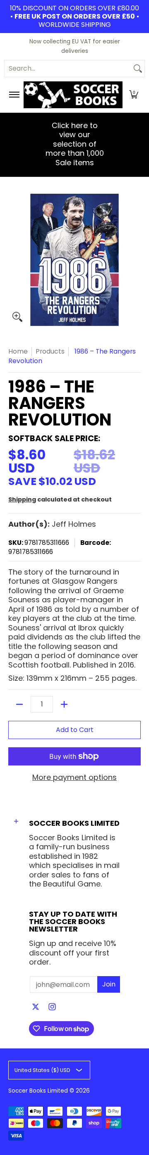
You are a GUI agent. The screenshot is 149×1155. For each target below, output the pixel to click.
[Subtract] (19, 704)
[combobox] (68, 68)
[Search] (137, 68)
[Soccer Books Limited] (73, 94)
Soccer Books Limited (38, 1091)
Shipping (22, 499)
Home (18, 351)
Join (108, 984)
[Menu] (13, 94)
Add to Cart (75, 729)
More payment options (74, 777)
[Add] (64, 704)
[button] (134, 94)
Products (50, 351)
